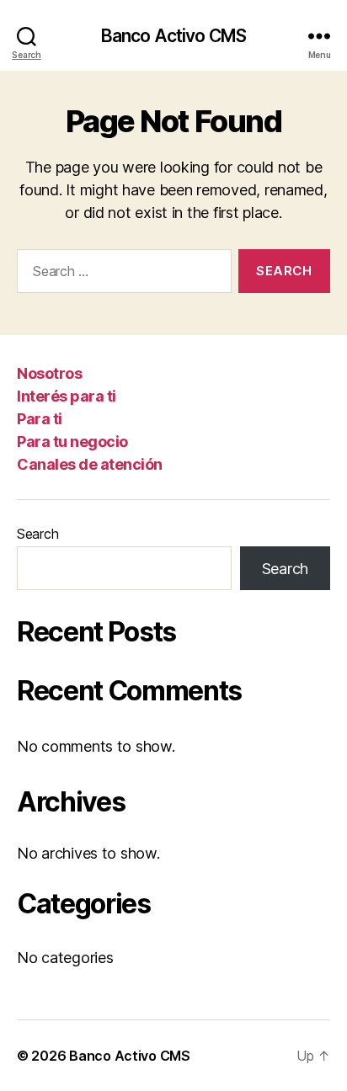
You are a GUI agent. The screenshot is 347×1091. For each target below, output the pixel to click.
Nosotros (49, 373)
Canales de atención (90, 464)
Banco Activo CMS (173, 36)
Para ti (39, 419)
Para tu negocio (72, 441)
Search (37, 533)
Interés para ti (66, 396)
